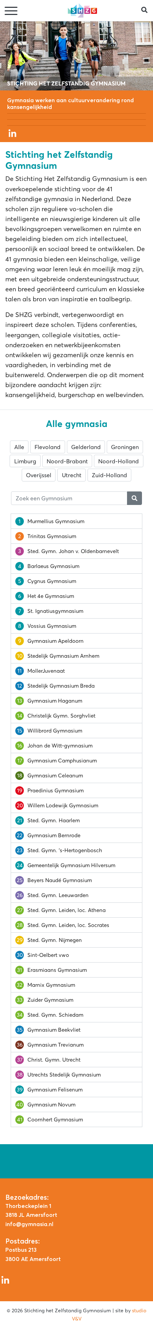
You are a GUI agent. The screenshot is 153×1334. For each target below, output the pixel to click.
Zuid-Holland (109, 475)
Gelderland (86, 446)
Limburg (25, 461)
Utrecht (71, 475)
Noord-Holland (118, 461)
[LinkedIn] (12, 132)
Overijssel (38, 475)
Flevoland (47, 446)
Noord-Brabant (67, 461)
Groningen (125, 446)
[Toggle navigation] (11, 11)
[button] (147, 10)
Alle (19, 446)
